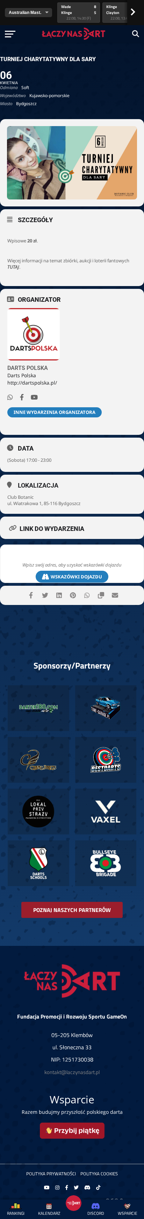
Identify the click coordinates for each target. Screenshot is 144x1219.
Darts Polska (27, 368)
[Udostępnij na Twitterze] (45, 595)
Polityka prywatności (51, 1173)
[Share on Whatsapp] (87, 595)
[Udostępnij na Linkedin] (59, 595)
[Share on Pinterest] (73, 595)
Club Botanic (20, 497)
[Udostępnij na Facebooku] (31, 595)
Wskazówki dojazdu (76, 577)
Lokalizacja (38, 485)
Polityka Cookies (99, 1173)
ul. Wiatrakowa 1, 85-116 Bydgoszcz (43, 503)
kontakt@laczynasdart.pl (72, 1072)
